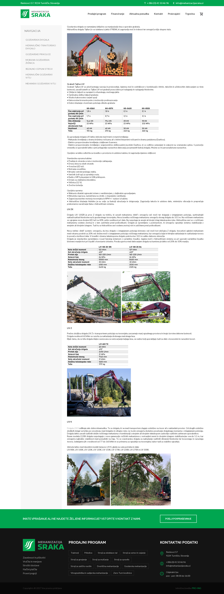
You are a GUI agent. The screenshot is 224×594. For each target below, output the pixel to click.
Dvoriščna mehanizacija (108, 566)
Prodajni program (97, 13)
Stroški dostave (31, 565)
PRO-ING (196, 588)
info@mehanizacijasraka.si (189, 3)
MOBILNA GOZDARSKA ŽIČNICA (38, 61)
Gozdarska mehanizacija (135, 566)
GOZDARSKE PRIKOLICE (38, 54)
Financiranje (117, 13)
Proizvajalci (174, 13)
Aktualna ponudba (139, 13)
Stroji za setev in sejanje (134, 552)
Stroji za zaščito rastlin (81, 566)
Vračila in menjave (32, 561)
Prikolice (88, 552)
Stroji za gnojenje (79, 559)
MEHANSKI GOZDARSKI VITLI (41, 83)
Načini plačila (30, 569)
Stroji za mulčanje (100, 559)
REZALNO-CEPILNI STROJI (39, 69)
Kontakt (158, 13)
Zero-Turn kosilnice (122, 573)
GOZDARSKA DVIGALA (37, 39)
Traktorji (75, 552)
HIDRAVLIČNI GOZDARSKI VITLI (39, 76)
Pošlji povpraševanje (178, 519)
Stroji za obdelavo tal (107, 552)
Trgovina (190, 13)
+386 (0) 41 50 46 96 (158, 3)
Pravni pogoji (30, 573)
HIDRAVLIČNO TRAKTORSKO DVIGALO (41, 47)
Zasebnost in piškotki (34, 557)
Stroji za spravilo (121, 559)
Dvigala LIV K (73, 428)
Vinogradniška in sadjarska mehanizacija (89, 573)
